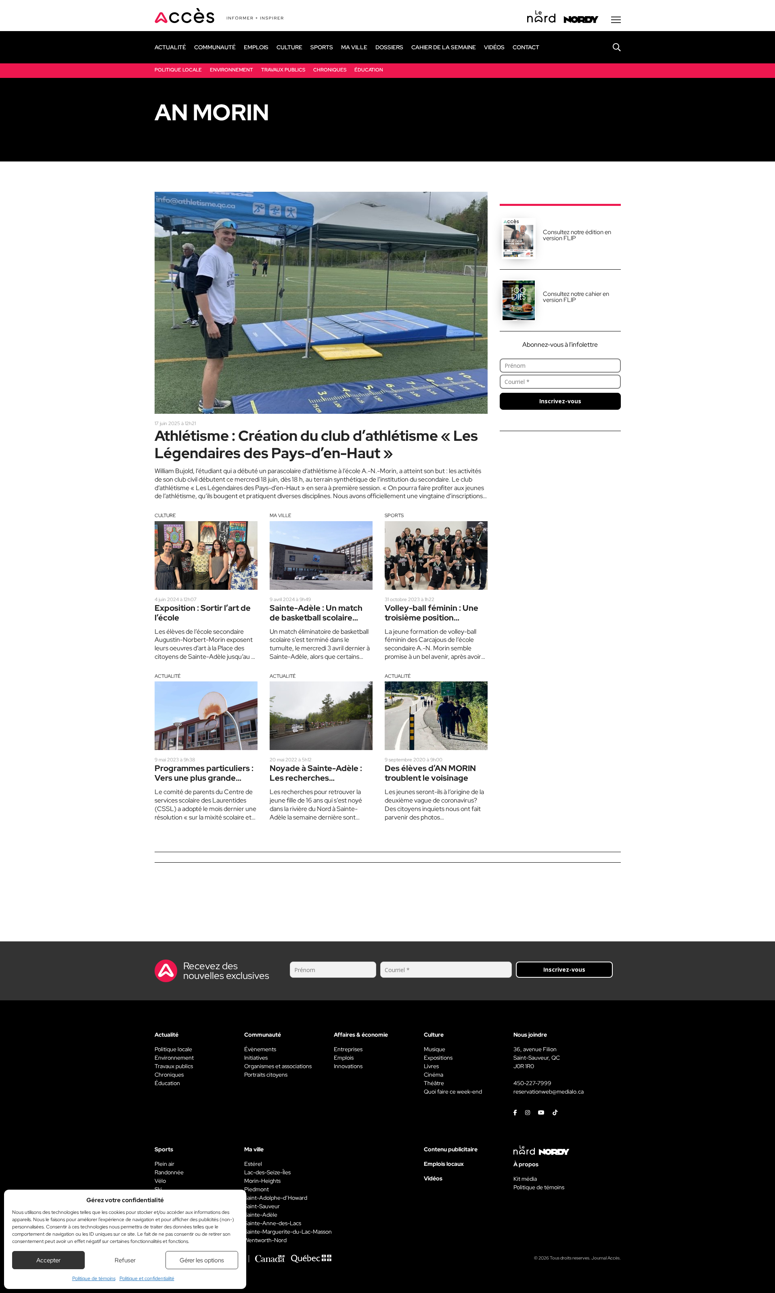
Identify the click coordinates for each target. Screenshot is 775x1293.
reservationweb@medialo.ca (548, 1091)
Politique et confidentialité (146, 1278)
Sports (394, 515)
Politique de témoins (93, 1278)
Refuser (125, 1260)
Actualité (167, 676)
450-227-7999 (532, 1083)
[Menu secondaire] (616, 20)
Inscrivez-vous (560, 401)
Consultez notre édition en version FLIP (577, 235)
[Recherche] (611, 47)
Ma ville (280, 515)
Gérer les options (202, 1260)
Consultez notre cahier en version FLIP (576, 297)
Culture (165, 515)
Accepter (48, 1260)
